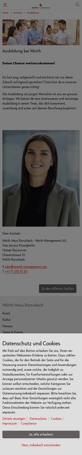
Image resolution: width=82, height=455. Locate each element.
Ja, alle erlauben (41, 434)
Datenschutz (38, 419)
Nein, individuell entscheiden (41, 445)
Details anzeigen (13, 419)
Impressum (9, 423)
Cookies (56, 419)
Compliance (29, 423)
